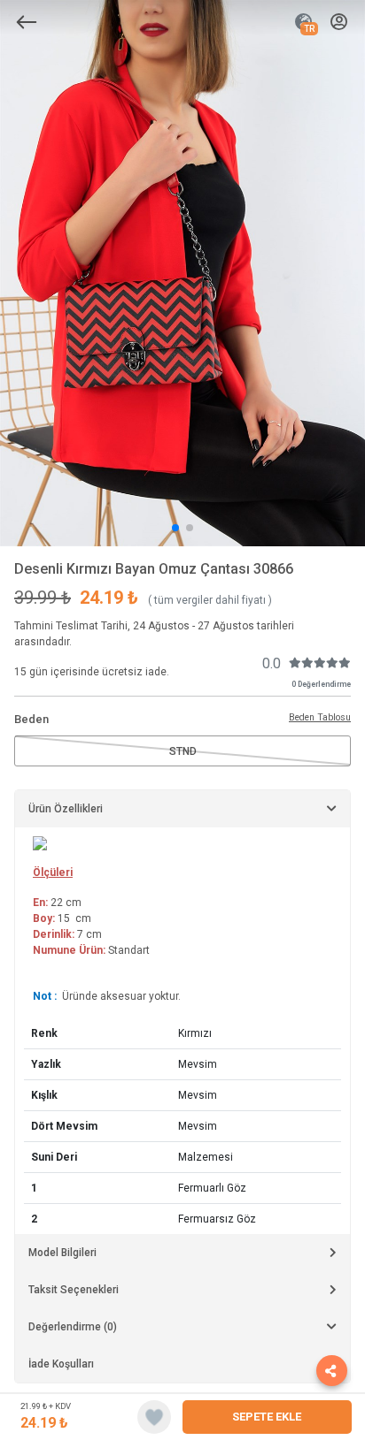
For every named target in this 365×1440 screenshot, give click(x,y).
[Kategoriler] (26, 22)
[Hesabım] (338, 22)
